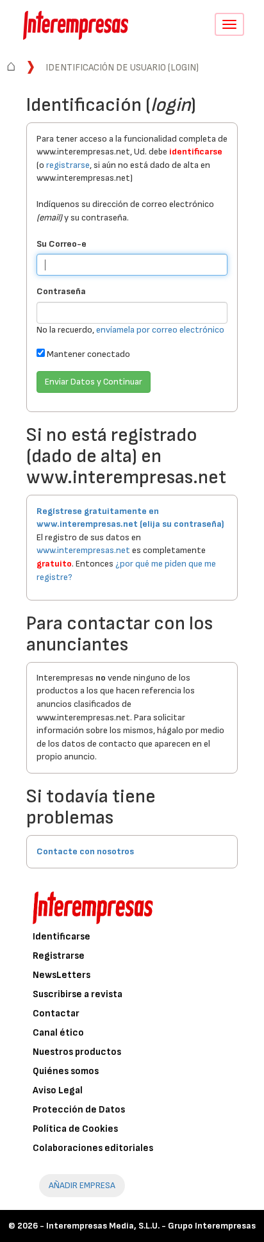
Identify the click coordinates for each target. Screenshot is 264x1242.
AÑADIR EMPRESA (82, 1185)
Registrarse (59, 956)
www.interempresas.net (83, 550)
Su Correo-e (62, 243)
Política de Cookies (75, 1129)
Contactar (56, 1013)
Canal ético (58, 1033)
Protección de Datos (79, 1110)
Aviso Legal (58, 1090)
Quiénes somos (66, 1071)
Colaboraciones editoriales (93, 1148)
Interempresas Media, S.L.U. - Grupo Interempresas (151, 1225)
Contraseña (61, 291)
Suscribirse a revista (77, 994)
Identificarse (61, 937)
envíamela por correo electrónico (160, 329)
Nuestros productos (77, 1052)
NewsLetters (61, 975)
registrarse (68, 165)
